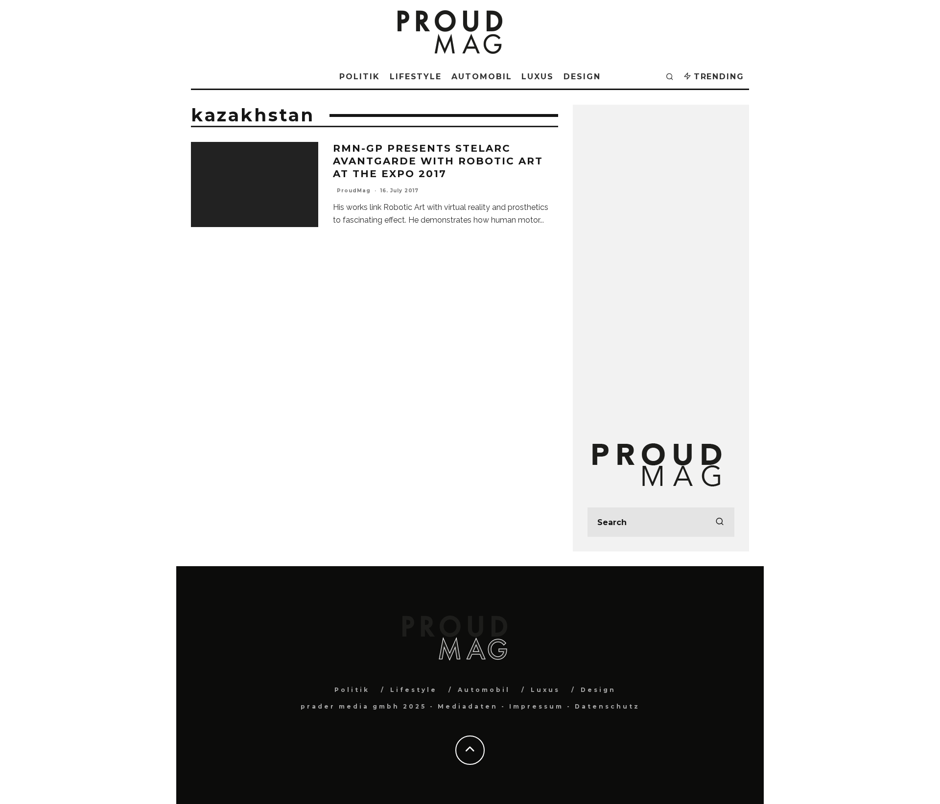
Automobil (481, 76)
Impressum (536, 706)
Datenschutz (607, 706)
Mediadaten (468, 706)
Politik (359, 76)
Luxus (537, 76)
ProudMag (354, 190)
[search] (719, 522)
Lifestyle (416, 76)
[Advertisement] (661, 266)
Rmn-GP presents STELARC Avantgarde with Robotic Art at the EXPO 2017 (438, 161)
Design (582, 76)
